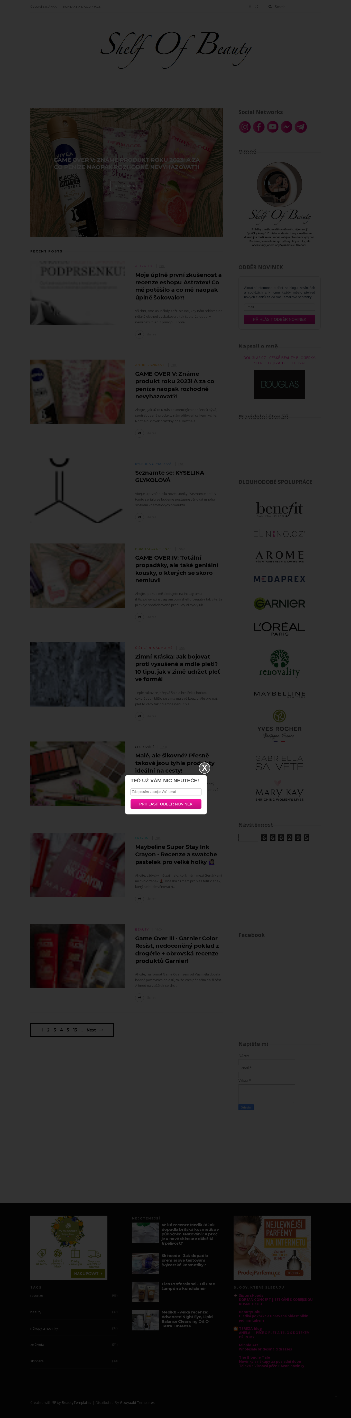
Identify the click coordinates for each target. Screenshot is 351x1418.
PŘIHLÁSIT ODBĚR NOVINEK (165, 804)
